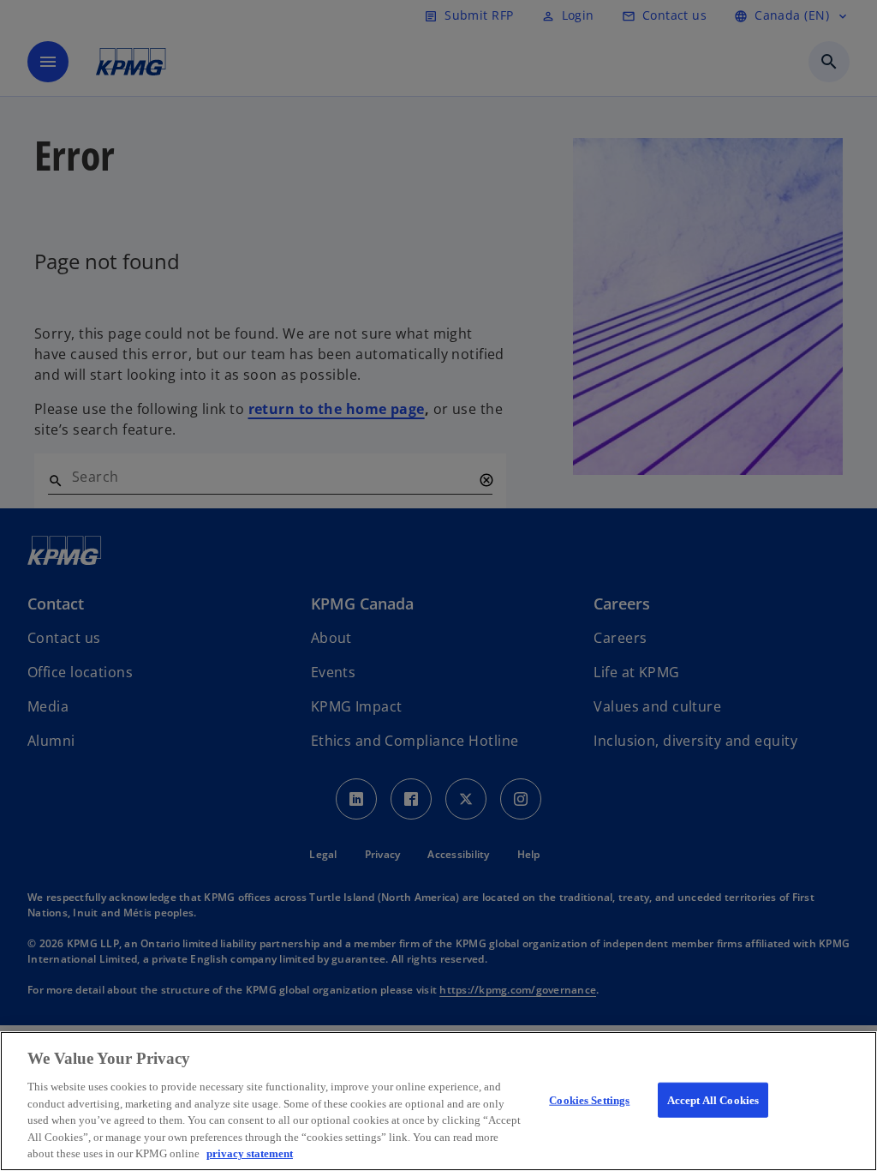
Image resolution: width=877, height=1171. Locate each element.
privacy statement (249, 1153)
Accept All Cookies (713, 1099)
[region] (438, 1101)
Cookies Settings (589, 1099)
